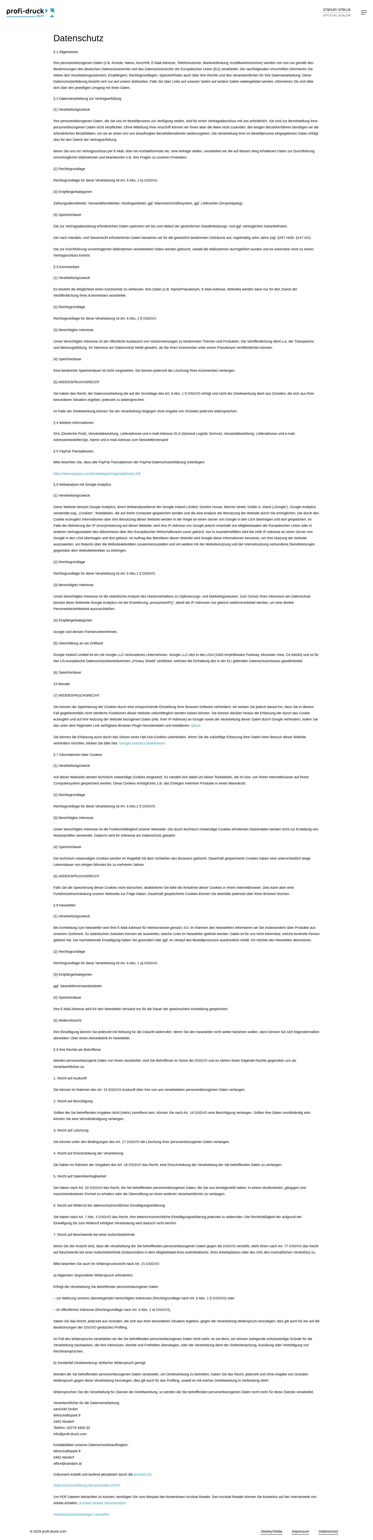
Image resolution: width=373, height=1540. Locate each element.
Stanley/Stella (271, 1531)
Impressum (300, 1531)
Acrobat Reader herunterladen (102, 1503)
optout (195, 725)
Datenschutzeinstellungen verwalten (81, 1514)
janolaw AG (143, 1474)
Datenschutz (328, 1531)
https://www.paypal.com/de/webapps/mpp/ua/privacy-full (96, 474)
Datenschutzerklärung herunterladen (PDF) (86, 1485)
